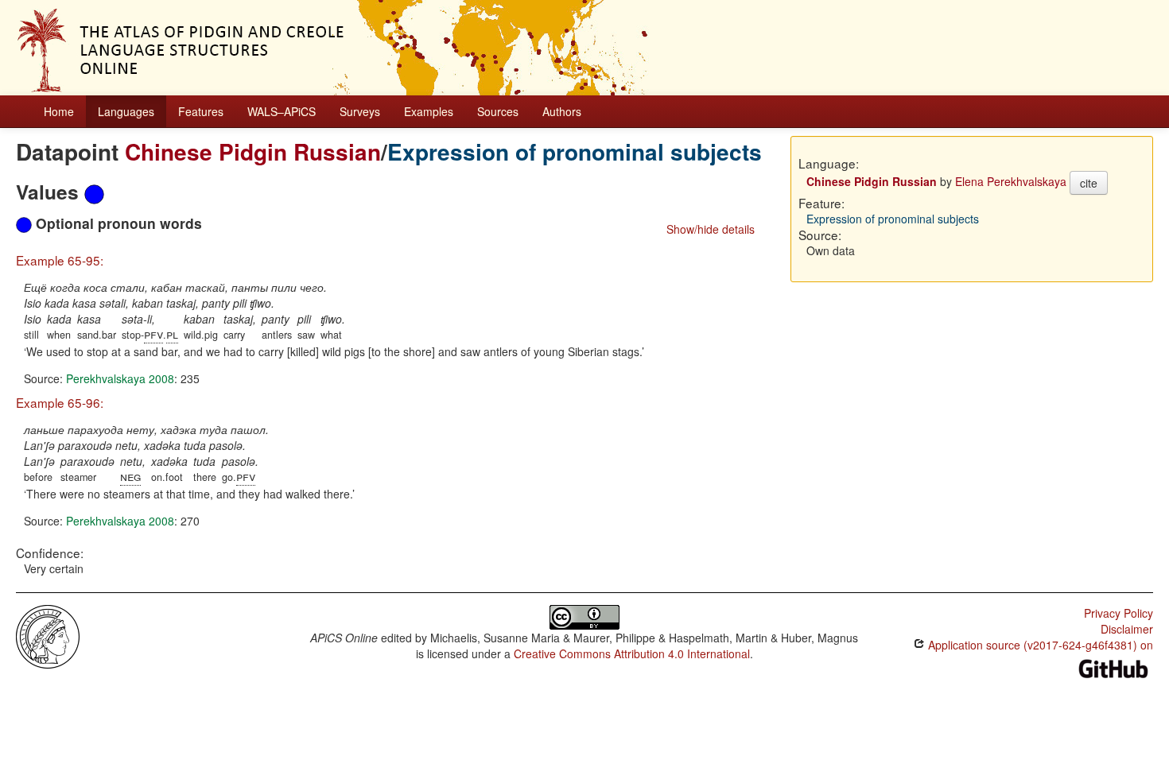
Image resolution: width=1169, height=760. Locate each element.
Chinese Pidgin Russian (253, 151)
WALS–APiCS (281, 111)
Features (200, 111)
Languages (126, 111)
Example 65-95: (59, 260)
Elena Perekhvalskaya (1010, 181)
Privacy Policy (1118, 613)
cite (1088, 183)
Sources (497, 111)
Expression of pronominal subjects (574, 151)
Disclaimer (1127, 629)
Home (59, 111)
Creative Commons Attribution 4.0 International (632, 653)
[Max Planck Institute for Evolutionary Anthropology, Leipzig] (48, 635)
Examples (428, 111)
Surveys (360, 111)
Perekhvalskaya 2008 (120, 378)
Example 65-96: (59, 402)
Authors (561, 111)
